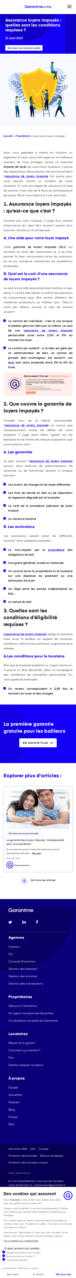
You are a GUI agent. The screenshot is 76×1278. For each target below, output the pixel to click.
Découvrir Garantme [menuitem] (22, 1006)
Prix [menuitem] (11, 1057)
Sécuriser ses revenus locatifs (24, 47)
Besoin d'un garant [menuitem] (21, 1043)
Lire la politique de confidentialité (21, 1241)
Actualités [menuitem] (15, 1095)
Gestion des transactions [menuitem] (25, 983)
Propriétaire (23, 136)
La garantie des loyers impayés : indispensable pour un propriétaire (35, 842)
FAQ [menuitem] (11, 1124)
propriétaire (56, 550)
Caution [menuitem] (14, 946)
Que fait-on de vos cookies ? (20, 1256)
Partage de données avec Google (23, 1252)
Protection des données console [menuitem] (28, 1162)
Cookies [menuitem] (44, 1148)
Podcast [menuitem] (14, 1102)
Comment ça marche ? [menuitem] (24, 1050)
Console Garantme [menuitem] (21, 961)
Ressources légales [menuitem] (51, 1155)
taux (11, 362)
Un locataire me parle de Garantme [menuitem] (33, 1020)
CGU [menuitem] (33, 1148)
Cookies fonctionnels (17, 1260)
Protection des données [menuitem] (22, 1155)
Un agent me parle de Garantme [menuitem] (31, 1013)
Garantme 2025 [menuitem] (17, 1148)
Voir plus (36, 853)
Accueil (8, 136)
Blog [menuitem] (11, 1109)
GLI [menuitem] (10, 954)
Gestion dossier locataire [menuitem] (25, 1065)
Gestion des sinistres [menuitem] (22, 976)
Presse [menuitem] (13, 1117)
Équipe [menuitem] (13, 1087)
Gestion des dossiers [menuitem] (22, 969)
